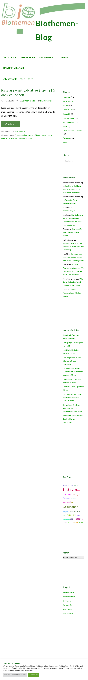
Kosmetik (66, 114)
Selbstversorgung (68, 485)
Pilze (65, 142)
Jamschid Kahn (28, 101)
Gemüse (66, 519)
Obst (78, 490)
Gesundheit (27, 57)
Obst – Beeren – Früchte (72, 131)
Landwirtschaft (69, 118)
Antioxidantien (21, 135)
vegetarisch (72, 515)
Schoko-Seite (68, 613)
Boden (78, 515)
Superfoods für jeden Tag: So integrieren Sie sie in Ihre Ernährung (73, 246)
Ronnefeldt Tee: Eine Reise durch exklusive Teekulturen (73, 419)
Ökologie (9, 57)
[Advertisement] (43, 643)
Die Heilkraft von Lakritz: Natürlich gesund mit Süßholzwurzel (73, 397)
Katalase (10, 138)
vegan (65, 511)
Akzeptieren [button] (34, 675)
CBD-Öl (75, 522)
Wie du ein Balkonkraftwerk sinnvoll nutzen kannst (73, 282)
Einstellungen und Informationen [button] (15, 675)
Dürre (64, 515)
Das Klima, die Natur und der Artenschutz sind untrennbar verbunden (72, 189)
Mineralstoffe (71, 482)
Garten (64, 57)
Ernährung (47, 57)
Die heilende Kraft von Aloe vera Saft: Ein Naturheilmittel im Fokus (72, 408)
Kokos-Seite (67, 605)
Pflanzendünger (69, 211)
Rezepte (78, 518)
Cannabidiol (73, 498)
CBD (72, 519)
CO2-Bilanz (76, 485)
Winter (65, 482)
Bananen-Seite (68, 592)
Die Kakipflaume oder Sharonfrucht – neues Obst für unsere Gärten (73, 371)
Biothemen (67, 601)
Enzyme (31, 135)
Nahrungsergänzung (23, 138)
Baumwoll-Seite (69, 596)
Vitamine (70, 522)
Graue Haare (40, 135)
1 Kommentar (46, 101)
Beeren (73, 502)
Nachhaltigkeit (13, 67)
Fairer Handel (68, 101)
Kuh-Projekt (67, 609)
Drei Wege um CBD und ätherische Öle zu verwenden (72, 360)
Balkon (80, 523)
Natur (65, 126)
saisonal (67, 502)
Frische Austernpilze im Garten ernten (72, 292)
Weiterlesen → (10, 124)
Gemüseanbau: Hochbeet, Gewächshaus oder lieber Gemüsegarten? (73, 257)
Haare (49, 135)
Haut (3, 138)
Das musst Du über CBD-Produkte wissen (72, 232)
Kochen (65, 522)
